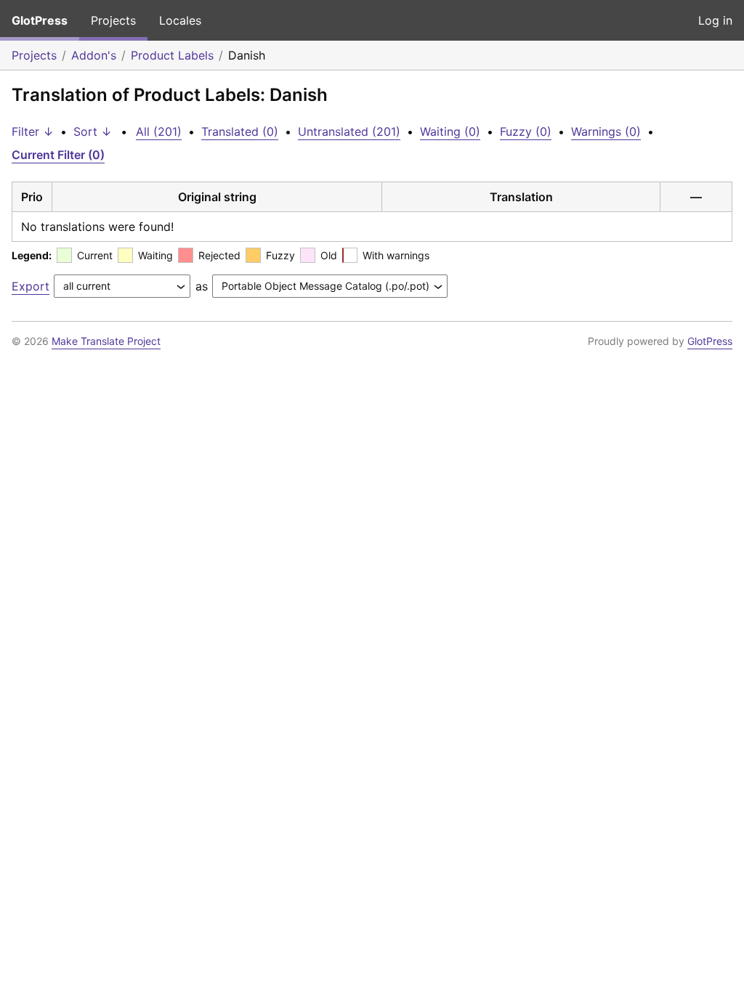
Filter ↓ (33, 131)
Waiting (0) (450, 131)
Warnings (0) (606, 131)
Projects (113, 20)
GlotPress (40, 20)
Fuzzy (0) (525, 131)
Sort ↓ (92, 131)
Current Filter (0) (58, 154)
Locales (180, 20)
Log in (715, 20)
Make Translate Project (106, 341)
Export (30, 286)
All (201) (159, 131)
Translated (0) (239, 131)
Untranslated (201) (349, 131)
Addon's (93, 55)
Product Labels (172, 55)
